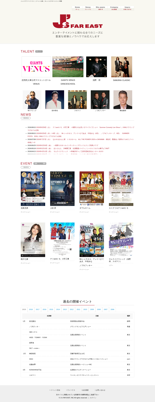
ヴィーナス (71, 390)
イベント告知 (55, 390)
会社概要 (85, 390)
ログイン (93, 398)
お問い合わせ (100, 390)
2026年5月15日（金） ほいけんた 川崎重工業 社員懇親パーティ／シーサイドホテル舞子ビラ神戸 (72, 148)
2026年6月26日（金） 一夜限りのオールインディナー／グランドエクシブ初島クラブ (67, 145)
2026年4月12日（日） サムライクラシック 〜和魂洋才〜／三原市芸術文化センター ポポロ (69, 151)
